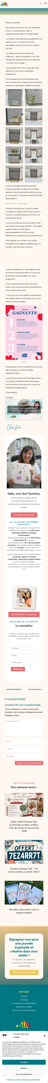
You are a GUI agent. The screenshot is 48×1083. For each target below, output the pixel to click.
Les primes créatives (24, 515)
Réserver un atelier (24, 1007)
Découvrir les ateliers (24, 972)
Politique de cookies (13, 1080)
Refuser (24, 1068)
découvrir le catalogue (24, 614)
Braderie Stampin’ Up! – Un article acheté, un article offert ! (24, 870)
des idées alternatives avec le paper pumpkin (24, 911)
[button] (45, 1036)
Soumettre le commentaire (29, 763)
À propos (24, 1000)
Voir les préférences (24, 1074)
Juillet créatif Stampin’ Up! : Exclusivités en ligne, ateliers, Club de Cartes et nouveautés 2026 (24, 826)
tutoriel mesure (11, 203)
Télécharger (22, 203)
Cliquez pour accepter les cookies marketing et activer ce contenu (24, 409)
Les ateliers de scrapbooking (24, 1003)
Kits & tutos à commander (24, 1010)
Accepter (24, 1062)
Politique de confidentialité (31, 1080)
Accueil (24, 996)
